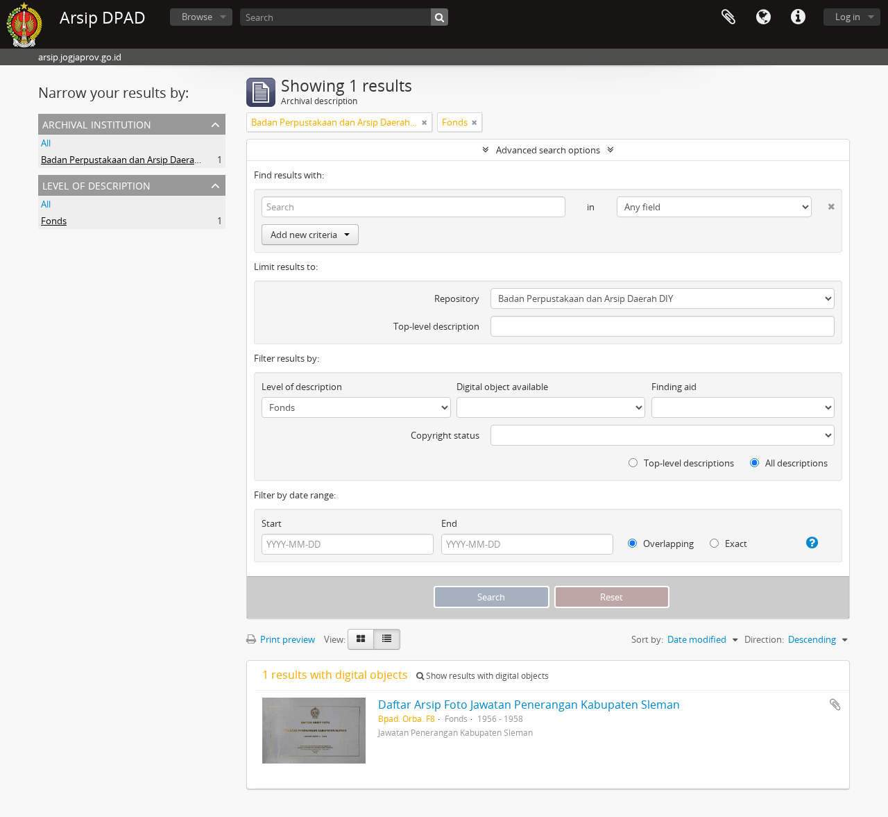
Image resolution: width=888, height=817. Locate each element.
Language (763, 17)
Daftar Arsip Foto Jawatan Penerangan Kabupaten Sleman (529, 704)
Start (272, 523)
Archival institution (96, 123)
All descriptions (795, 463)
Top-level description (436, 326)
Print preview (286, 639)
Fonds (54, 220)
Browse (197, 16)
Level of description (96, 184)
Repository (456, 298)
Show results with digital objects (486, 676)
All (46, 143)
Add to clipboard (835, 704)
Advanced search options (548, 150)
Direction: (764, 639)
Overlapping (667, 543)
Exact (735, 543)
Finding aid (674, 386)
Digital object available (502, 386)
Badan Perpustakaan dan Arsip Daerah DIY (128, 159)
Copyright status (445, 435)
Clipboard (728, 17)
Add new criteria (304, 234)
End (449, 523)
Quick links (797, 17)
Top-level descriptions (688, 463)
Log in (847, 16)
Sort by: (647, 639)
